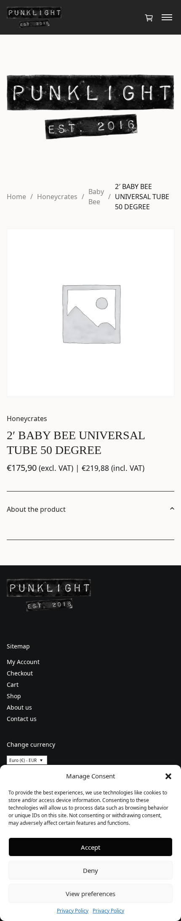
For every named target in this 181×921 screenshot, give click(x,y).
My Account (23, 662)
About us (19, 707)
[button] (168, 776)
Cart (13, 685)
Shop (14, 696)
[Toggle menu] (167, 17)
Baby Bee (96, 196)
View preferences (90, 893)
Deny (90, 870)
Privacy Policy (72, 910)
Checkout (20, 673)
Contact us (22, 719)
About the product (36, 509)
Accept (90, 847)
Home (16, 196)
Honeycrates (57, 196)
